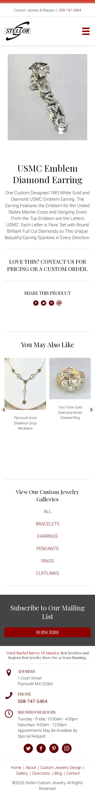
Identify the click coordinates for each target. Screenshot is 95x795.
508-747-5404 (70, 10)
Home (16, 767)
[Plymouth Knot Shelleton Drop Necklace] (25, 383)
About (31, 767)
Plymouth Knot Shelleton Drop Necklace (25, 423)
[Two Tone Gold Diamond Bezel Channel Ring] (70, 378)
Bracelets (47, 523)
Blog (58, 773)
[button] (4, 410)
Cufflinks (47, 573)
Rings (47, 561)
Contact (73, 773)
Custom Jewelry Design (61, 767)
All (47, 511)
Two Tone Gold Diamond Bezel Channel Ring (70, 412)
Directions (41, 773)
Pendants (47, 548)
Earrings (47, 536)
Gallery (22, 773)
